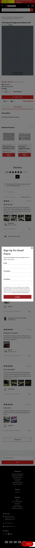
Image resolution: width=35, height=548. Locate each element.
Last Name (7, 279)
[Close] (32, 248)
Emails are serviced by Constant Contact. (21, 292)
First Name (7, 271)
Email (5, 263)
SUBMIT (17, 297)
